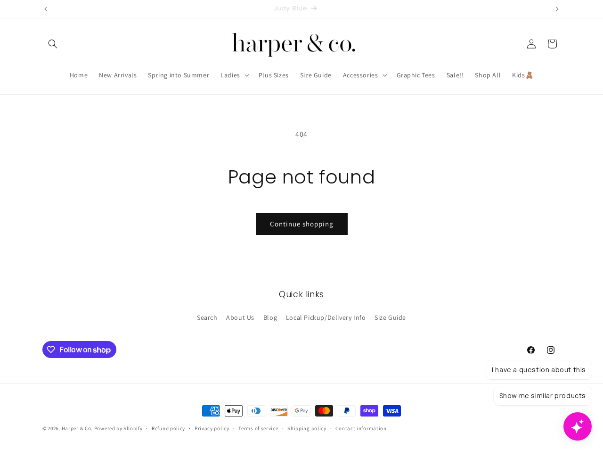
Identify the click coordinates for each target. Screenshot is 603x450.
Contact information (360, 428)
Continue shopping (302, 223)
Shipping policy (306, 428)
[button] (52, 43)
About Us (240, 317)
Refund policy (168, 428)
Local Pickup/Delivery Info (326, 317)
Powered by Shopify (118, 428)
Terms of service (258, 428)
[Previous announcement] (45, 9)
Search (207, 317)
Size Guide (390, 317)
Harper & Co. (77, 428)
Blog (270, 317)
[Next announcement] (557, 9)
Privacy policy (212, 428)
